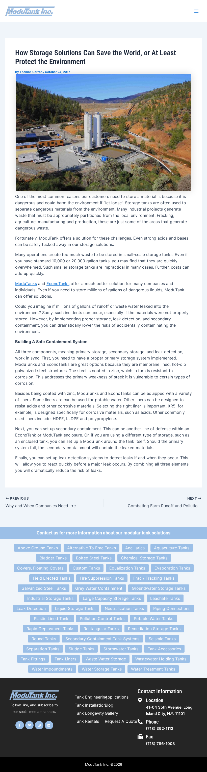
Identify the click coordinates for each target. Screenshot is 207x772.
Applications (116, 697)
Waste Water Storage (106, 658)
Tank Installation (90, 705)
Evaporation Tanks (172, 568)
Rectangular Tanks (101, 628)
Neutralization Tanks (124, 608)
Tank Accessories (164, 648)
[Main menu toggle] (196, 11)
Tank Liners (65, 658)
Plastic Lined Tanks (52, 618)
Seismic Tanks (162, 638)
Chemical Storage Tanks (144, 557)
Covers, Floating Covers (40, 568)
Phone (152, 722)
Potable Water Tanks (153, 618)
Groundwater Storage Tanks (159, 588)
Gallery (111, 713)
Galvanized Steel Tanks (43, 588)
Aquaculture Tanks (171, 547)
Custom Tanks (86, 568)
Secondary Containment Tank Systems (102, 638)
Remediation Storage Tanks (154, 628)
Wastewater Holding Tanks (160, 658)
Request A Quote (121, 721)
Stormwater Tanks (121, 648)
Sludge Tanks (81, 648)
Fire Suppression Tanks (102, 578)
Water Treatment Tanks (153, 669)
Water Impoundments (52, 669)
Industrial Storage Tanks (50, 598)
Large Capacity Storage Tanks (112, 598)
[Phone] (140, 721)
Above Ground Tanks (38, 547)
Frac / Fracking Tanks (153, 578)
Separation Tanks (42, 648)
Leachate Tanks (165, 598)
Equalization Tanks (127, 568)
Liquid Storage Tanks (75, 608)
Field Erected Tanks (51, 578)
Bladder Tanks (53, 557)
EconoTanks (57, 283)
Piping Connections (171, 608)
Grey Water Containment (98, 588)
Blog (109, 705)
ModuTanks (26, 283)
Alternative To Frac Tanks (91, 547)
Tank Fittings (33, 658)
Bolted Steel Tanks (94, 557)
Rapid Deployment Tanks (50, 628)
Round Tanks (44, 638)
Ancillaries (135, 547)
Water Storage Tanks (102, 669)
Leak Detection (31, 608)
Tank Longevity (89, 713)
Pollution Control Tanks (102, 618)
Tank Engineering (91, 697)
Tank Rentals (87, 721)
